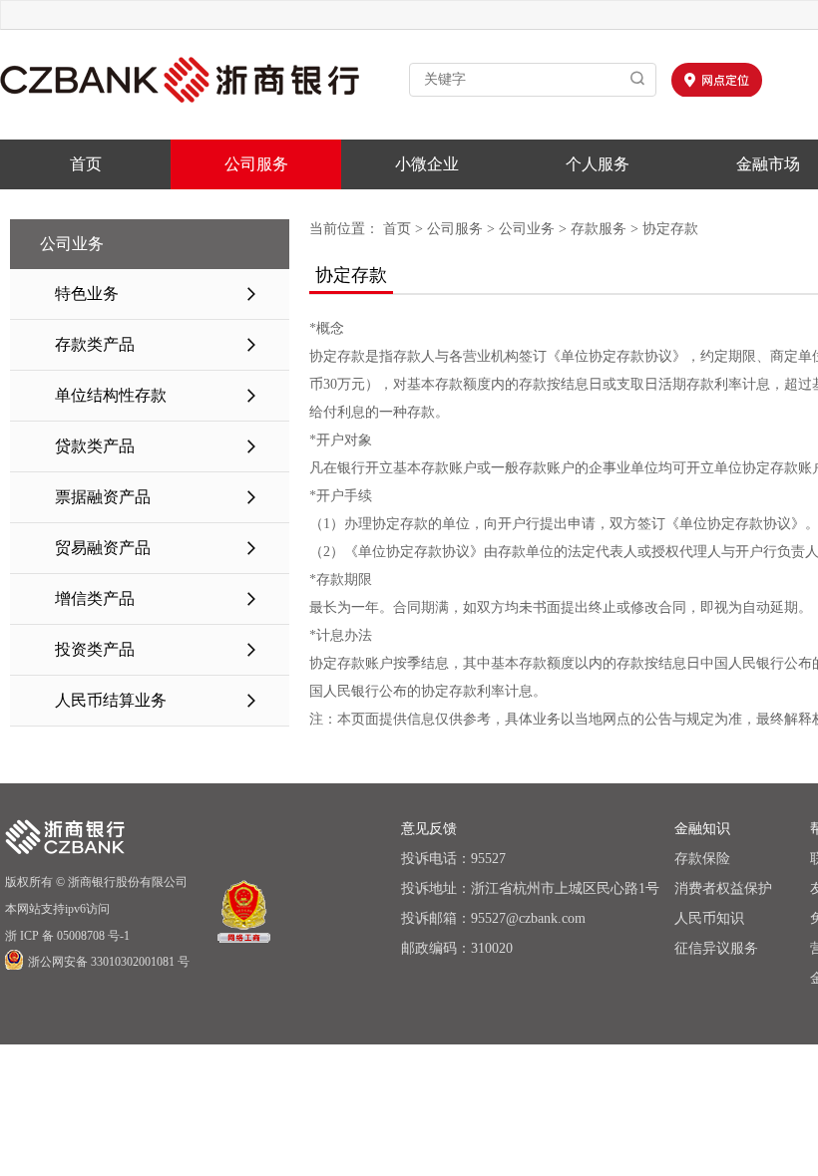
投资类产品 (157, 649)
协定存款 (670, 228)
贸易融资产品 (157, 547)
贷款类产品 (157, 446)
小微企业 (427, 163)
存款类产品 (157, 344)
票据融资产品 (157, 496)
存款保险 (702, 858)
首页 (86, 163)
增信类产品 (157, 598)
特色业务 (157, 293)
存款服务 (598, 228)
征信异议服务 (716, 948)
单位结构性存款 (157, 395)
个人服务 (597, 163)
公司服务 (256, 163)
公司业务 (527, 228)
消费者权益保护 (723, 888)
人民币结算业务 (157, 700)
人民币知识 (709, 918)
